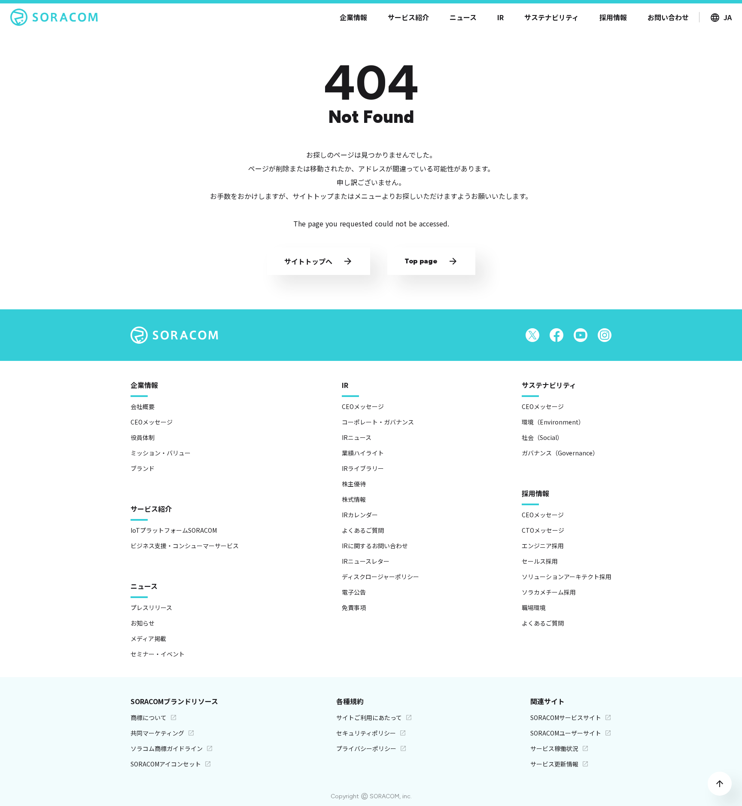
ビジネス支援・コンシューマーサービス (185, 545)
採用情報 (535, 493)
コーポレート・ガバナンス (378, 422)
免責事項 (354, 607)
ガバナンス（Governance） (560, 453)
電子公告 (354, 592)
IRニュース (356, 437)
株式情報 (354, 499)
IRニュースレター (365, 561)
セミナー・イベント (158, 654)
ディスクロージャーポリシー (380, 576)
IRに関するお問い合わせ (375, 545)
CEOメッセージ (152, 422)
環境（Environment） (553, 422)
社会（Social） (542, 437)
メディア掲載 (148, 638)
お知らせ (143, 623)
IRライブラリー (363, 468)
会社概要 (143, 406)
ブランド (143, 468)
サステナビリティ (549, 385)
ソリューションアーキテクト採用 (566, 576)
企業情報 (144, 385)
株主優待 (354, 483)
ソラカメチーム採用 (549, 592)
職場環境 (534, 607)
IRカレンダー (360, 514)
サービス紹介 (151, 509)
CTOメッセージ (543, 530)
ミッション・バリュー (161, 453)
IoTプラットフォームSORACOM (174, 530)
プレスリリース (151, 607)
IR (345, 385)
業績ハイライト (363, 453)
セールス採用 (540, 561)
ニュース (144, 586)
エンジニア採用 (543, 545)
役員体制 (143, 437)
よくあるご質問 (363, 530)
